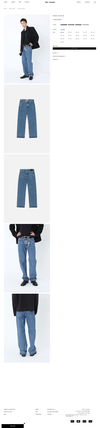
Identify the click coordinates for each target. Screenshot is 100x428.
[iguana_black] (78, 24)
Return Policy (51, 409)
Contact (49, 414)
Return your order (52, 411)
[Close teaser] (24, 423)
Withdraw (38, 414)
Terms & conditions (9, 409)
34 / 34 (92, 38)
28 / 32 (62, 32)
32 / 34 (77, 38)
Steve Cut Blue (21, 8)
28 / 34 (85, 35)
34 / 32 (70, 35)
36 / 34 (62, 42)
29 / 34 (92, 35)
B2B (5, 414)
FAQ (37, 411)
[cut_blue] (64, 24)
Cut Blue (63, 29)
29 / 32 (70, 32)
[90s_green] (71, 24)
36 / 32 (77, 35)
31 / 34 (70, 38)
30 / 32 (77, 32)
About (37, 409)
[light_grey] (85, 24)
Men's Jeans (12, 8)
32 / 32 (92, 32)
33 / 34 (85, 38)
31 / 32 (85, 32)
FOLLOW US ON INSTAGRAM (83, 411)
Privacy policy (8, 411)
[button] (5, 2)
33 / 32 (62, 35)
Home (5, 8)
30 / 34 (62, 38)
